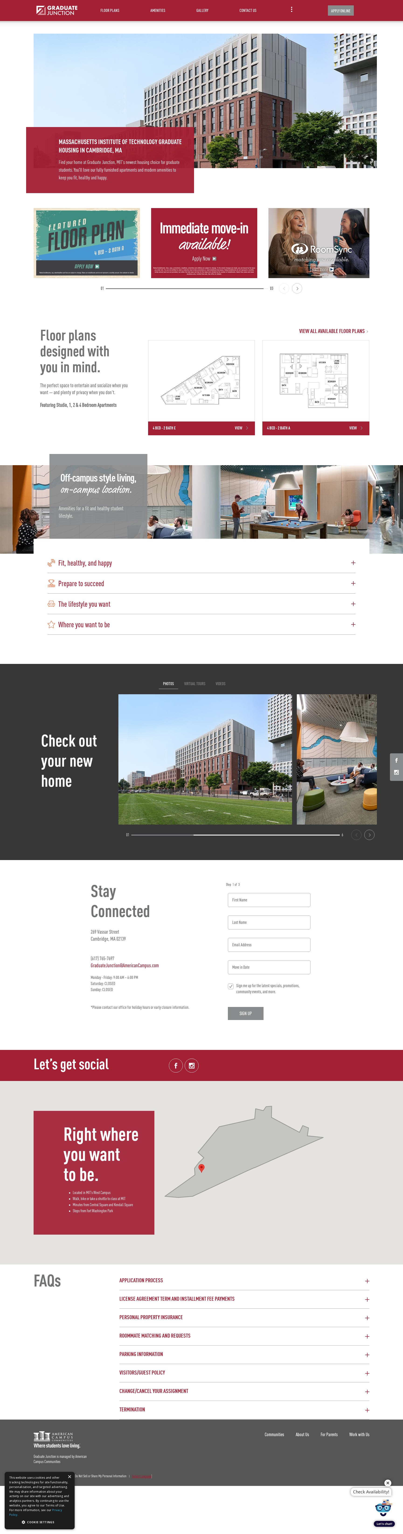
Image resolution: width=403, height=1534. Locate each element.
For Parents (329, 1434)
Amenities (157, 10)
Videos (221, 683)
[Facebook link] (176, 1066)
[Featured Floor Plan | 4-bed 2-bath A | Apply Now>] (87, 243)
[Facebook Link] (396, 761)
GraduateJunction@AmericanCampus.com (125, 965)
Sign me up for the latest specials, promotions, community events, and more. (267, 988)
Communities (274, 1434)
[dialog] (40, 1500)
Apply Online (341, 10)
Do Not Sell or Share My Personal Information (100, 1476)
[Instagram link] (192, 1066)
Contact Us (248, 10)
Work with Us (359, 1434)
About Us (302, 1434)
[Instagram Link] (396, 773)
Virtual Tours (194, 683)
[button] (201, 563)
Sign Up (246, 1013)
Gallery (202, 10)
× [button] (69, 1477)
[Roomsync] (321, 243)
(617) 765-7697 (102, 958)
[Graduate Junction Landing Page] (57, 10)
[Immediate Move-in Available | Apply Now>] (204, 243)
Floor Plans (110, 10)
